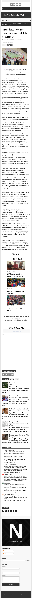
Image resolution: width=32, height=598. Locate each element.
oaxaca (16, 39)
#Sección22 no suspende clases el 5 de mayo (15, 292)
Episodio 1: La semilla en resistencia (13, 466)
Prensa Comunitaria (10, 464)
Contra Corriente (9, 494)
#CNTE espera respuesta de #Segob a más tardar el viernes (15, 275)
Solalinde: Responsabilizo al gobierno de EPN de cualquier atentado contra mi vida (19, 410)
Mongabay (7, 483)
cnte (9, 39)
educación (12, 39)
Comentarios (8, 554)
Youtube (17, 4)
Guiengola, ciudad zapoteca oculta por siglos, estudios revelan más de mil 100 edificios (18, 424)
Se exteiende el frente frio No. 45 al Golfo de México (16, 316)
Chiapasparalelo (9, 450)
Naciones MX (12, 594)
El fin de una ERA (8, 476)
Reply (4, 39)
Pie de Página (8, 474)
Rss (20, 4)
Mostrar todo (27, 504)
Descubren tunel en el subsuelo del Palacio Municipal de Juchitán (19, 436)
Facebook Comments (16, 331)
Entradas (7, 551)
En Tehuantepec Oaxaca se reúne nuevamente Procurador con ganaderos (18, 397)
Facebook (11, 4)
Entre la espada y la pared (11, 496)
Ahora (5, 24)
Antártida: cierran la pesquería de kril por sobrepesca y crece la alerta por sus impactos (14, 486)
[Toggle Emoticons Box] (3, 334)
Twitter (14, 4)
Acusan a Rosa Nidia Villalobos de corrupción (16, 320)
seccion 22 (20, 39)
